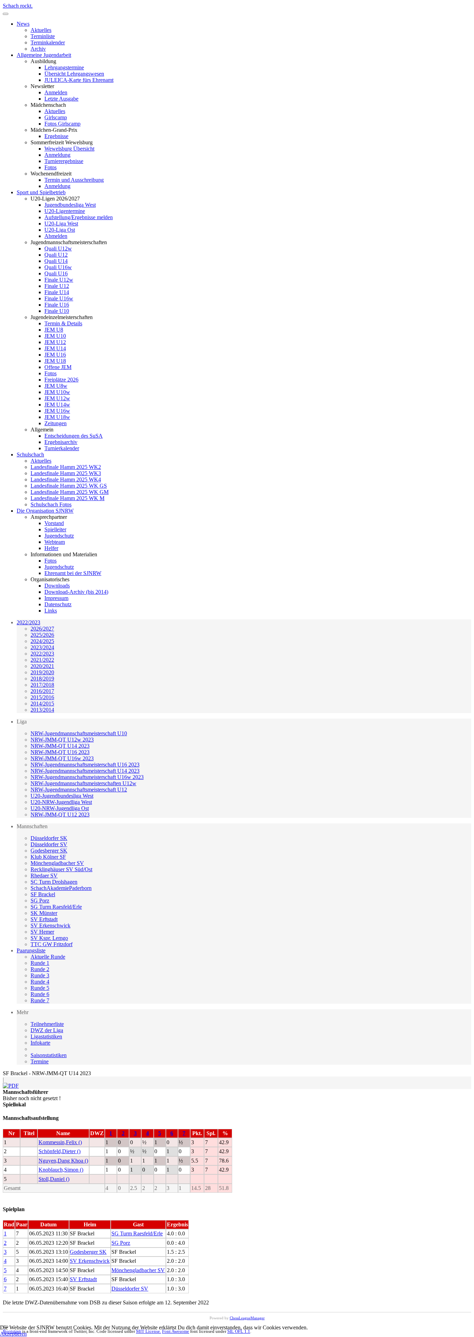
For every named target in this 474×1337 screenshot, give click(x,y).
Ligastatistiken (46, 1036)
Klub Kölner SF (48, 857)
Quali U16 (56, 273)
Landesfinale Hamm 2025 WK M (67, 498)
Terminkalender (48, 42)
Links (50, 611)
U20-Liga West (61, 223)
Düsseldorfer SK (49, 838)
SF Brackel (43, 894)
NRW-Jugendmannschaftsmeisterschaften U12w (83, 783)
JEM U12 (55, 342)
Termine (40, 1061)
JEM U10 (55, 336)
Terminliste (43, 36)
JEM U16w (57, 411)
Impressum (56, 598)
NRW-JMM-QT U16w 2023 (62, 758)
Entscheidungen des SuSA (73, 436)
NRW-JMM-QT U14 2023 (60, 746)
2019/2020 (42, 672)
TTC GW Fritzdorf (52, 944)
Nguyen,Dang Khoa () (63, 1161)
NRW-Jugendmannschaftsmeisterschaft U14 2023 (85, 771)
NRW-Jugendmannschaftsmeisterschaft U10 (79, 733)
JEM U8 (53, 330)
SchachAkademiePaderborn (61, 888)
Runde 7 (40, 1000)
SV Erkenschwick (50, 925)
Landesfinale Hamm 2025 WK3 (66, 473)
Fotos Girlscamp (62, 124)
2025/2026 (42, 635)
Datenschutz (57, 604)
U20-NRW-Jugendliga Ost (60, 808)
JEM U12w (57, 398)
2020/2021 (42, 666)
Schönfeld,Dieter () (60, 1151)
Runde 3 (40, 975)
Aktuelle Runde (48, 957)
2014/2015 (42, 703)
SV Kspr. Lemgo (49, 938)
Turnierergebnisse (63, 161)
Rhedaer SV (44, 876)
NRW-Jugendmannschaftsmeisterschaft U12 (79, 789)
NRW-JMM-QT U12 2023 (60, 814)
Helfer (51, 548)
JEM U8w (55, 386)
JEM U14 (55, 348)
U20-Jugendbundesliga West (62, 796)
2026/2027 (42, 629)
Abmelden (55, 236)
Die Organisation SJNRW (45, 511)
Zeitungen (55, 423)
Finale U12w (58, 280)
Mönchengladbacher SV (57, 863)
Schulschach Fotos (51, 504)
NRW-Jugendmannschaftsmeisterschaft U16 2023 (85, 765)
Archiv (38, 49)
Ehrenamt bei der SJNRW (72, 573)
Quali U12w (58, 248)
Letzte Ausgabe (61, 99)
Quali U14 (56, 261)
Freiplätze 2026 (61, 380)
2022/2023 (28, 622)
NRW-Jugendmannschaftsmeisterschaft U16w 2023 (87, 777)
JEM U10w (57, 392)
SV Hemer (42, 932)
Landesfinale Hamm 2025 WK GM (70, 492)
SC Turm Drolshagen (54, 882)
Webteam (54, 542)
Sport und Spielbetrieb (41, 192)
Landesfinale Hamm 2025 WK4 (66, 479)
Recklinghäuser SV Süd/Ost (61, 869)
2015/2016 (42, 697)
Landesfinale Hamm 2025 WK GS (69, 486)
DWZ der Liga (47, 1030)
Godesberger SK (49, 851)
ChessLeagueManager (247, 1318)
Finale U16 (56, 305)
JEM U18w (57, 417)
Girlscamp (55, 117)
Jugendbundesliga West (70, 205)
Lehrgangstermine (64, 67)
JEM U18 (55, 361)
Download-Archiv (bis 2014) (76, 592)
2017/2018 (42, 685)
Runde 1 (40, 963)
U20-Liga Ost (59, 230)
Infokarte (40, 1043)
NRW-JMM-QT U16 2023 (60, 752)
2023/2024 (42, 647)
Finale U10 (56, 311)
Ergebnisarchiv (60, 442)
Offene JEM (57, 367)
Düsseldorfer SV (49, 844)
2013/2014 (42, 710)
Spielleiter (55, 529)
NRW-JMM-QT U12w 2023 (62, 740)
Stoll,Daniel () (54, 1179)
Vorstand (54, 523)
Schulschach (30, 454)
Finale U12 (56, 286)
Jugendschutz (59, 536)
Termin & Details (63, 323)
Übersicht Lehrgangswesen (74, 74)
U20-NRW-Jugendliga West (61, 802)
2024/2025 (42, 641)
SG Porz (40, 900)
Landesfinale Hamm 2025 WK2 (66, 467)
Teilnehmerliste (47, 1024)
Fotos (50, 167)
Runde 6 (40, 994)
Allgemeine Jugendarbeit (44, 55)
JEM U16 (55, 355)
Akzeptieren (13, 1334)
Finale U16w (58, 298)
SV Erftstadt (44, 919)
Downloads (57, 586)
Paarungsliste (31, 950)
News (23, 24)
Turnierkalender (61, 448)
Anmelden (55, 92)
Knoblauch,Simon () (61, 1170)
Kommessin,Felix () (60, 1142)
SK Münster (44, 913)
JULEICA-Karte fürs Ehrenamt (78, 80)
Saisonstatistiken (49, 1055)
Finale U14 (56, 292)
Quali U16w (58, 267)
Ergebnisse (56, 136)
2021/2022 (42, 660)
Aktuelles (41, 30)
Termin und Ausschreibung (74, 180)
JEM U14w (57, 405)
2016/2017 (42, 691)
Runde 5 (40, 988)
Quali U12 (56, 255)
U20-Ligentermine (64, 211)
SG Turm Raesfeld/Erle (56, 907)
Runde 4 (40, 982)
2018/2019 (42, 679)
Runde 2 (40, 969)
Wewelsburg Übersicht (69, 149)
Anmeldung (57, 155)
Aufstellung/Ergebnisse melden (78, 217)
